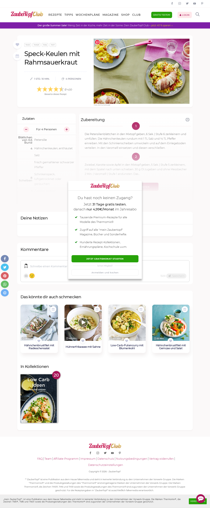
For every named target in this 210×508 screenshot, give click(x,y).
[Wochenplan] (17, 56)
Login (185, 15)
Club (136, 14)
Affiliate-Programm (66, 458)
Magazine (111, 14)
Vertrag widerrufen (161, 458)
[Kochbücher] (17, 44)
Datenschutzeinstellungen (105, 465)
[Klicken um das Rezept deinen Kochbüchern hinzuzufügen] (39, 341)
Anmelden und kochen (105, 272)
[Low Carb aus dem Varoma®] (39, 398)
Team (48, 458)
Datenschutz (105, 458)
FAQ (40, 458)
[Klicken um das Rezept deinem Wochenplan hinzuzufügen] (53, 309)
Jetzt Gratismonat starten (105, 258)
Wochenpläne (88, 14)
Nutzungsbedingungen (131, 458)
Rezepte (55, 14)
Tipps (68, 14)
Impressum (88, 458)
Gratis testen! (161, 15)
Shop (125, 14)
